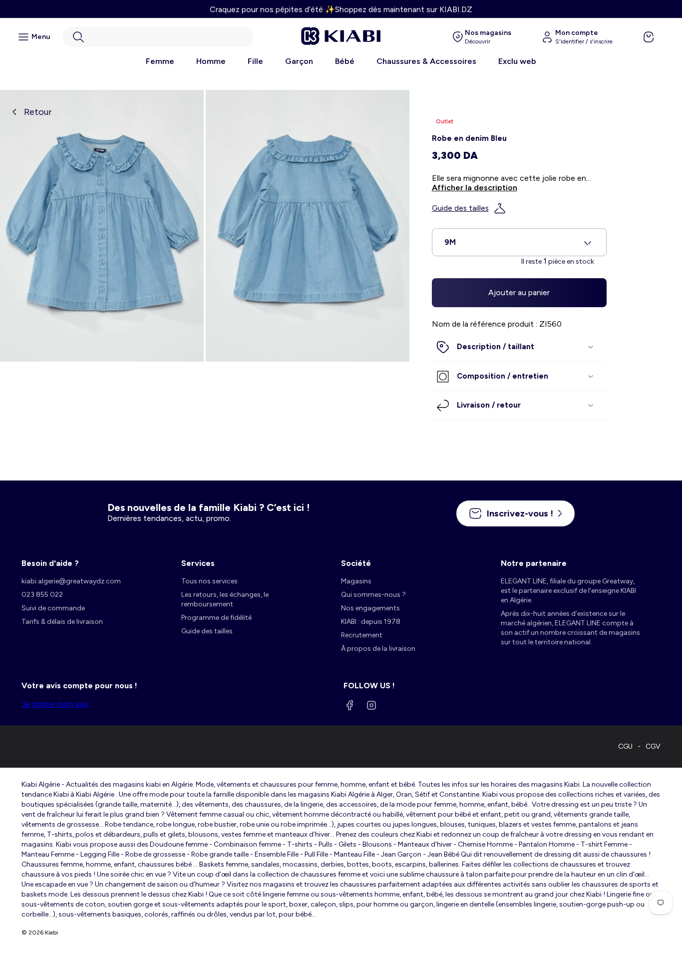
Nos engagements (370, 608)
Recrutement (361, 635)
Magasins (356, 581)
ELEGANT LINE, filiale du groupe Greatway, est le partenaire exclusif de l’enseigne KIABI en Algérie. (568, 590)
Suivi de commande (53, 608)
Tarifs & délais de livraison (62, 621)
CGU (625, 746)
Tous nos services (209, 581)
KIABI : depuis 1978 (370, 621)
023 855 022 (42, 594)
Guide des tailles (460, 208)
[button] (157, 37)
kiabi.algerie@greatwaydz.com (71, 581)
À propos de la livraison (378, 648)
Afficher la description (474, 187)
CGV (653, 746)
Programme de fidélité (216, 617)
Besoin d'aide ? (50, 563)
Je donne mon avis (54, 704)
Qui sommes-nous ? (373, 594)
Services (198, 563)
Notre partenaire (534, 563)
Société (356, 563)
